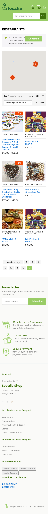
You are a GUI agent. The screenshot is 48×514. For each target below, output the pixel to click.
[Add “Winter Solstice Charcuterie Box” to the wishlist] (41, 180)
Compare (33, 38)
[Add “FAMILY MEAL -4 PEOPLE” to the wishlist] (18, 228)
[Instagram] (12, 402)
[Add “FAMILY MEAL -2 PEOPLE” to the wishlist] (41, 130)
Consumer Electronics (12, 432)
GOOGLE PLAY (10, 484)
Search (43, 16)
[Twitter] (7, 402)
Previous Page (13, 262)
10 (11, 268)
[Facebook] (3, 402)
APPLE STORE (9, 487)
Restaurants (7, 417)
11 (17, 268)
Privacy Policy (8, 446)
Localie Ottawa (10, 468)
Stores (5, 428)
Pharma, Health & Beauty (13, 425)
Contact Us (7, 454)
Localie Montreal (27, 468)
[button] (29, 130)
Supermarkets (8, 421)
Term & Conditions (11, 450)
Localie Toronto (10, 473)
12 (23, 268)
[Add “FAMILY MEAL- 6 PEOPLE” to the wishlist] (41, 228)
